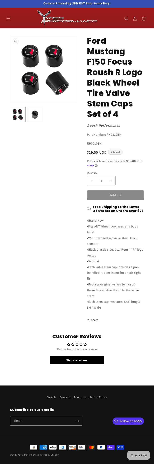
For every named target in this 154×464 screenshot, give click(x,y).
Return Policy (98, 397)
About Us (80, 397)
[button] (8, 18)
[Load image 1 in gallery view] (17, 114)
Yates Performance (28, 454)
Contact (65, 397)
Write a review (76, 360)
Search (51, 397)
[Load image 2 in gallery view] (35, 114)
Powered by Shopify (48, 454)
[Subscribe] (77, 421)
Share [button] (94, 320)
